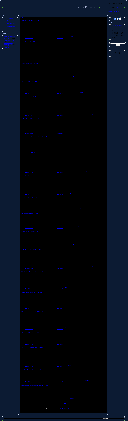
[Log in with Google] (120, 18)
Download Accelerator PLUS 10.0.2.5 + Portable (32, 311)
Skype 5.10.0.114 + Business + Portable (30, 175)
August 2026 (117, 25)
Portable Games (8, 45)
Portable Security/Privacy (10, 36)
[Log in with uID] (115, 19)
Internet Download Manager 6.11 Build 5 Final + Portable (34, 385)
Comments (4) (60, 194)
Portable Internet (8, 44)
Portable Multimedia (9, 40)
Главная (22, 17)
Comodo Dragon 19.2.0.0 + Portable (29, 213)
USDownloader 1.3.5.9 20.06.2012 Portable (31, 96)
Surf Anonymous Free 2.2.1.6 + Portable (30, 63)
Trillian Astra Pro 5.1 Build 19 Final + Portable (32, 369)
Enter (120, 11)
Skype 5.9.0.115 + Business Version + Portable (32, 347)
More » (72, 36)
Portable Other (7, 47)
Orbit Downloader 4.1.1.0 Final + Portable (31, 118)
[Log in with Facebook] (118, 19)
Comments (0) (60, 60)
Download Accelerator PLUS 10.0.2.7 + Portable (32, 271)
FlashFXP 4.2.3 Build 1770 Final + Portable (31, 332)
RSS (118, 7)
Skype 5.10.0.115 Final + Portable (29, 41)
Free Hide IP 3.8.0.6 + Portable (28, 152)
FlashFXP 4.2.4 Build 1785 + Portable (30, 81)
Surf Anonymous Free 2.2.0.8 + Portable (30, 231)
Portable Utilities (8, 38)
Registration (116, 11)
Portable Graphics (8, 43)
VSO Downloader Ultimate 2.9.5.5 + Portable (31, 292)
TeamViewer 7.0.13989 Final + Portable (30, 20)
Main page (109, 11)
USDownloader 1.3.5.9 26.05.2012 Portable (31, 249)
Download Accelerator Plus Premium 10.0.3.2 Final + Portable (35, 137)
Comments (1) (60, 78)
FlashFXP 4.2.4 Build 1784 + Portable (30, 197)
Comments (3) (60, 38)
